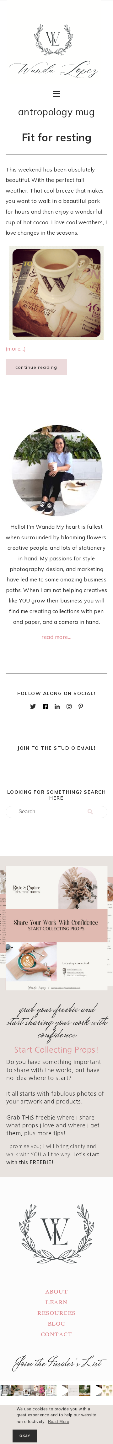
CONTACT (57, 1334)
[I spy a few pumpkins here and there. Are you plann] (39, 1390)
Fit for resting (57, 137)
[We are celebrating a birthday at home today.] (107, 1390)
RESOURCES (56, 1313)
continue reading (36, 367)
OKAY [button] (24, 1436)
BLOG (56, 1324)
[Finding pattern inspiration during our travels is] (62, 1390)
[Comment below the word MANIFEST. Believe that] (73, 1390)
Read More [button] (58, 1421)
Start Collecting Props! (56, 1050)
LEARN (56, 1302)
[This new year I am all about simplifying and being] (28, 1390)
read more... (56, 637)
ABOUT (56, 1292)
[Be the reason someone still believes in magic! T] (17, 1390)
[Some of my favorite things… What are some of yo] (50, 1390)
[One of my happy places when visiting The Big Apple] (5, 1390)
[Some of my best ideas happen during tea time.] (96, 1390)
